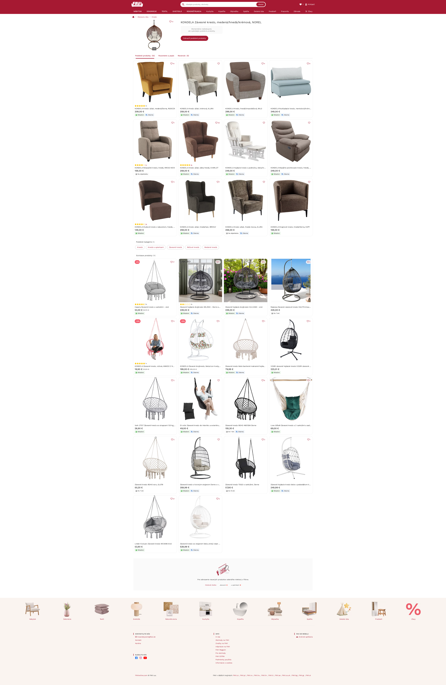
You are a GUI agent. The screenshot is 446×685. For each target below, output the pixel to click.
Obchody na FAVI (222, 640)
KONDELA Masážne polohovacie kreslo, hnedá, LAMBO (293, 168)
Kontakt (138, 640)
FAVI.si (308, 675)
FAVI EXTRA (220, 656)
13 (172, 22)
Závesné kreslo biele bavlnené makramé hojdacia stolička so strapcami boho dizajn (259, 366)
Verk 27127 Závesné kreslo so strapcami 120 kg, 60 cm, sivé (159, 425)
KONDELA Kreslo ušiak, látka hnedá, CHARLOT (199, 168)
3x (146, 224)
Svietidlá (136, 619)
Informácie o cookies (224, 663)
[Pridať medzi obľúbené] (218, 63)
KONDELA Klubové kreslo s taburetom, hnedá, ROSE (156, 227)
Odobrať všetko (210, 585)
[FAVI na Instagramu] (140, 658)
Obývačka (275, 619)
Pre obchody (221, 653)
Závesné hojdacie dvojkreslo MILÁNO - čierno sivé (200, 307)
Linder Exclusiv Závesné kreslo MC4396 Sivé (153, 544)
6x (191, 165)
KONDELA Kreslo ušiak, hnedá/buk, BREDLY (198, 227)
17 (173, 262)
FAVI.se (278, 675)
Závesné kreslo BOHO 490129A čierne (240, 425)
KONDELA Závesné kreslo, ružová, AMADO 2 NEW (155, 366)
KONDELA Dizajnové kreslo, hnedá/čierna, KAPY (290, 227)
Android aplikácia (306, 637)
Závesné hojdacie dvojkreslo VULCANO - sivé (243, 307)
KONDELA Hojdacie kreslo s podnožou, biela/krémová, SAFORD (251, 168)
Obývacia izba (143, 17)
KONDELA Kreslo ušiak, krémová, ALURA (196, 109)
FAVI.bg (295, 675)
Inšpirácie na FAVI (223, 647)
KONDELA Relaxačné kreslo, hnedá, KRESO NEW (155, 168)
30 (219, 123)
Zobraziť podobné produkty (194, 38)
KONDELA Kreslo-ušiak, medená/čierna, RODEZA (155, 109)
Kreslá (154, 17)
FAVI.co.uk (286, 675)
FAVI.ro (250, 675)
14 (173, 64)
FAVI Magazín (221, 650)
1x (146, 165)
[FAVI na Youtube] (145, 658)
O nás (218, 637)
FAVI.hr (264, 675)
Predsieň (378, 619)
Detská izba (344, 619)
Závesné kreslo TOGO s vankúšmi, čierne (242, 485)
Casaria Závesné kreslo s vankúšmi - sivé (152, 307)
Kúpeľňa (240, 619)
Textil (102, 619)
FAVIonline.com (141, 675)
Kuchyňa (205, 619)
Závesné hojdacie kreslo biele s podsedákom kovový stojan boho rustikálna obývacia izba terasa (310, 485)
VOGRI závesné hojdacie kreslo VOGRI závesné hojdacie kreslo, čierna (299, 366)
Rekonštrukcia (171, 619)
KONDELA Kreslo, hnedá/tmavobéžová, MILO (243, 109)
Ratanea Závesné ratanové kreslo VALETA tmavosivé (292, 307)
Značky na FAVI (222, 643)
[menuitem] (137, 11)
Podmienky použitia (223, 660)
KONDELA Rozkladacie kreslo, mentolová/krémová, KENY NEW (296, 109)
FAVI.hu (257, 675)
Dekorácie (67, 619)
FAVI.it (271, 675)
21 (173, 499)
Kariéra (138, 643)
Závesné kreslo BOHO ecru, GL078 (149, 485)
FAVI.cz (236, 675)
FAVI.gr (302, 675)
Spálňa (309, 619)
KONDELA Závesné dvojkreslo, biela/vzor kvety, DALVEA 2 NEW (206, 366)
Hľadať (260, 4)
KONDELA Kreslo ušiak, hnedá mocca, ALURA (243, 227)
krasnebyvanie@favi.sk (147, 637)
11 (309, 321)
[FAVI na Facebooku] (136, 658)
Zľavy (413, 619)
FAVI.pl (243, 675)
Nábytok (32, 619)
